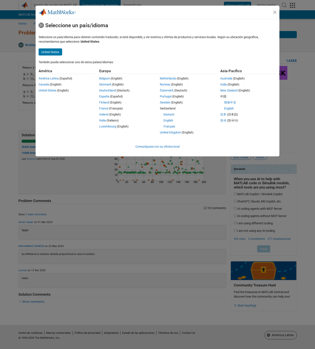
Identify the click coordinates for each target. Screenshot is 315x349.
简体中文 (230, 102)
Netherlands (168, 78)
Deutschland (107, 90)
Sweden (165, 102)
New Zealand (229, 90)
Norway (165, 84)
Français (169, 126)
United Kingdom (170, 132)
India (223, 84)
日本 (223, 114)
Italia (102, 120)
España (104, 96)
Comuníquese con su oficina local (157, 146)
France (103, 108)
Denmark (105, 84)
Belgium (104, 78)
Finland (104, 102)
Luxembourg (107, 126)
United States (47, 90)
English (168, 120)
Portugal (165, 96)
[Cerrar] (275, 12)
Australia (226, 78)
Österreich (167, 90)
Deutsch (169, 114)
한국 (223, 120)
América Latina (49, 78)
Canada (44, 84)
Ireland (103, 114)
